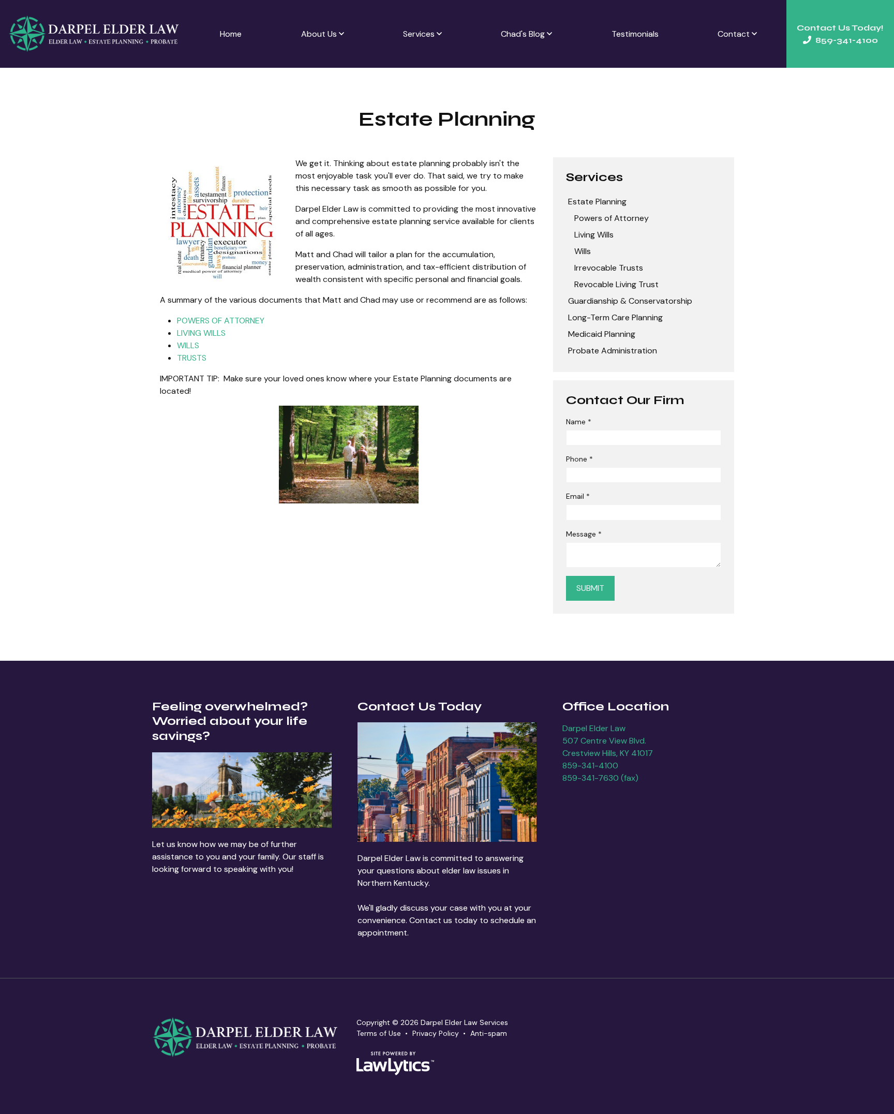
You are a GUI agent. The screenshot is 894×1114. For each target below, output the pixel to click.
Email (578, 496)
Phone (579, 459)
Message (584, 534)
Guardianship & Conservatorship (630, 300)
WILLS (188, 345)
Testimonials (635, 33)
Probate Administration (612, 350)
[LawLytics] (395, 1063)
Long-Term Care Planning (615, 317)
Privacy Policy (435, 1033)
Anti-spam (488, 1033)
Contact (734, 33)
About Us (319, 33)
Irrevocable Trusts (608, 267)
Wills (582, 251)
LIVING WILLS (201, 333)
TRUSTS (191, 357)
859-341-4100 (590, 765)
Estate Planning (597, 201)
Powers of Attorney (611, 218)
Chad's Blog (523, 33)
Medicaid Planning (601, 334)
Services (419, 33)
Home (231, 33)
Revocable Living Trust (616, 284)
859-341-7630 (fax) (600, 778)
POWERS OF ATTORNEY (220, 320)
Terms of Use (378, 1033)
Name (578, 421)
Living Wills (594, 234)
